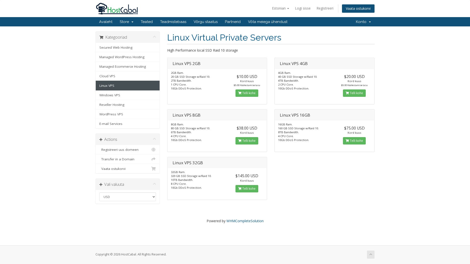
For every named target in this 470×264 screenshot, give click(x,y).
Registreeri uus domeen (119, 149)
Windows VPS (109, 95)
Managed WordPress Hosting (121, 57)
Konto (362, 22)
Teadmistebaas (173, 22)
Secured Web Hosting (115, 47)
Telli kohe (249, 93)
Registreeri (325, 8)
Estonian (279, 8)
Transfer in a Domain (116, 159)
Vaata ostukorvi (358, 8)
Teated (147, 22)
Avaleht (105, 22)
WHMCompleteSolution (245, 221)
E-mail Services (110, 123)
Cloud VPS (107, 76)
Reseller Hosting (111, 104)
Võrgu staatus (206, 22)
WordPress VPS (111, 114)
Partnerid (233, 22)
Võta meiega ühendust (267, 22)
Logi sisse (303, 8)
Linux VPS (106, 85)
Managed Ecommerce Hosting (122, 66)
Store (125, 22)
